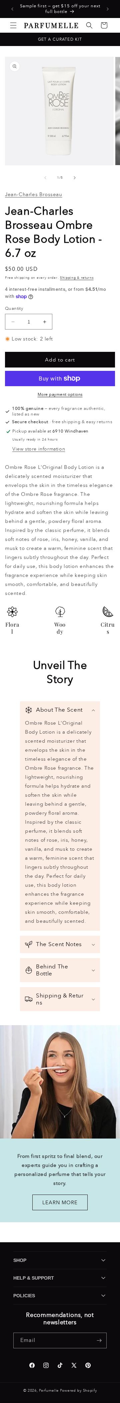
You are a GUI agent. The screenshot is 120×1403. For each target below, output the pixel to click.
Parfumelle (49, 1390)
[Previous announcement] (12, 9)
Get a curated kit (60, 39)
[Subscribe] (99, 1340)
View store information (38, 449)
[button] (13, 25)
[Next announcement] (107, 9)
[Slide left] (45, 177)
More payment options (60, 394)
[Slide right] (74, 177)
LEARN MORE (60, 1202)
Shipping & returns (77, 278)
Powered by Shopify (78, 1390)
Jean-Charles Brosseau (33, 194)
